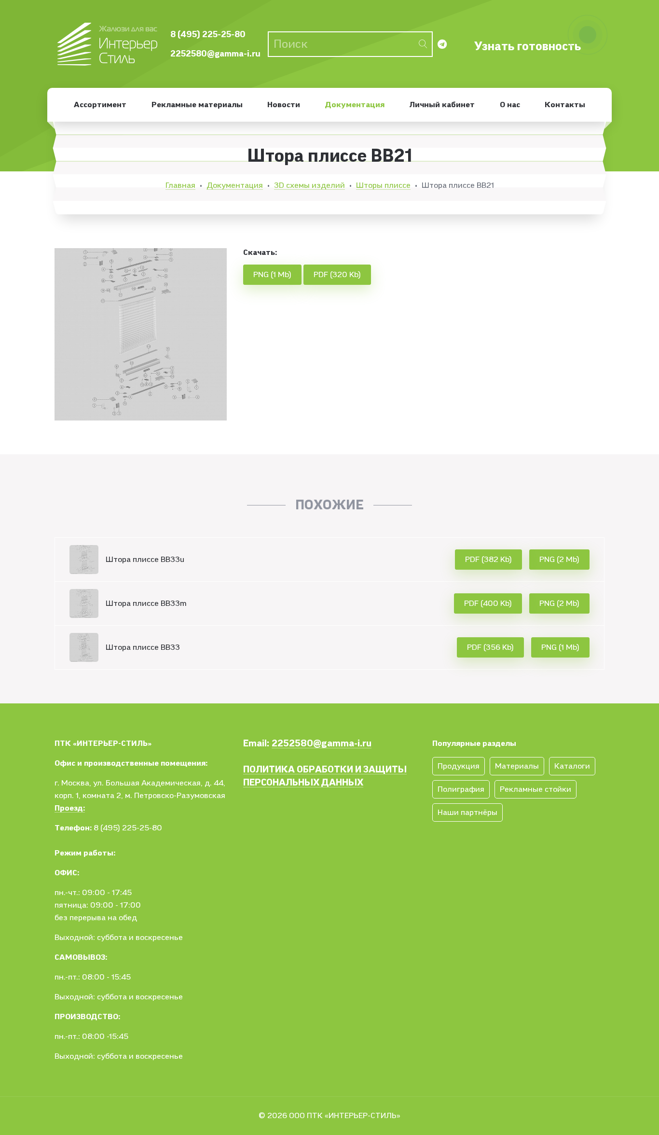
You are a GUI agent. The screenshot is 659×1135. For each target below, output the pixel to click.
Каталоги (572, 766)
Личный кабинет (442, 105)
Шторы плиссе (383, 185)
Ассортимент (100, 105)
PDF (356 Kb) (490, 647)
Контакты (565, 105)
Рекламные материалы (197, 105)
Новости (283, 105)
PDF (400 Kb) (488, 603)
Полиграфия (461, 789)
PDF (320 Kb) (337, 275)
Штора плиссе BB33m (146, 603)
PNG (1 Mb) (272, 275)
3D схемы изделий (309, 185)
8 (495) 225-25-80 (208, 34)
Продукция (459, 766)
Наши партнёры (467, 812)
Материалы (517, 766)
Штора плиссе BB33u (145, 559)
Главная (180, 185)
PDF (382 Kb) (488, 559)
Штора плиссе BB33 (143, 647)
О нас (510, 105)
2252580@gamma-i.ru (215, 54)
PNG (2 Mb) (559, 559)
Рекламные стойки (535, 789)
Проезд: (70, 808)
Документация (354, 105)
